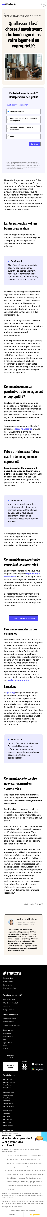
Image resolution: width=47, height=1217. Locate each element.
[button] (44, 4)
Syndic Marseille (8, 1104)
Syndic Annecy (7, 1079)
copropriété (37, 195)
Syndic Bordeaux (8, 1085)
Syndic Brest (6, 1088)
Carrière (5, 1049)
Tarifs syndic (6, 1007)
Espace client (10, 1056)
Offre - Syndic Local (9, 999)
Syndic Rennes (7, 1120)
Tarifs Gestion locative (9, 1018)
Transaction (8, 978)
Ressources (8, 1030)
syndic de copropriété (18, 680)
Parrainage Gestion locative (11, 1025)
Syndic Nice (6, 1114)
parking (11, 693)
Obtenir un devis (10, 1066)
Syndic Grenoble (8, 1095)
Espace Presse (7, 1043)
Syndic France (9, 1075)
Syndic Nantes (7, 1111)
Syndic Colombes (8, 1092)
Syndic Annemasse (9, 1082)
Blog (4, 1039)
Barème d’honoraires (9, 988)
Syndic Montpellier (8, 1107)
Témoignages (7, 1034)
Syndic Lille (6, 1098)
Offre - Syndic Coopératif (10, 1003)
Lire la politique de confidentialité (12, 1207)
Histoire (5, 1046)
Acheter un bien (8, 982)
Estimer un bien (7, 985)
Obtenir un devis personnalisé (23, 618)
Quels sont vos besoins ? (17, 105)
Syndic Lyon (6, 1101)
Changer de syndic (8, 1010)
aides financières (23, 429)
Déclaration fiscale (8, 1022)
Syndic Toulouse (8, 1125)
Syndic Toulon (7, 1122)
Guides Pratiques (8, 1037)
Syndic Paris (6, 1117)
